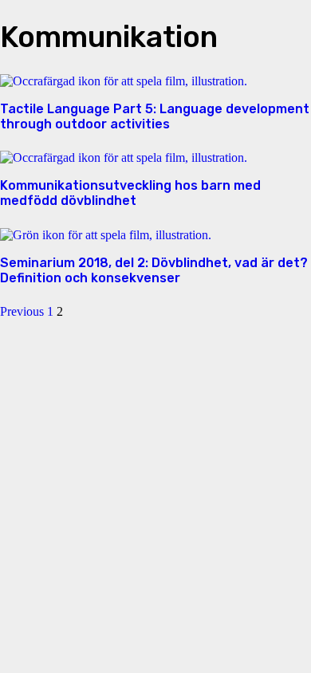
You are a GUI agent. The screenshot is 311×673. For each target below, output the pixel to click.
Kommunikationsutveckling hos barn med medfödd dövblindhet (130, 193)
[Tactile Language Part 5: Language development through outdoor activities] (123, 81)
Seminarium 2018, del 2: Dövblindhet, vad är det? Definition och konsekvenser (154, 270)
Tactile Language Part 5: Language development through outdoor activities (154, 116)
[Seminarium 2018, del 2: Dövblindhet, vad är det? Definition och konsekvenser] (105, 235)
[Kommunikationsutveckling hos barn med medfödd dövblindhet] (123, 157)
